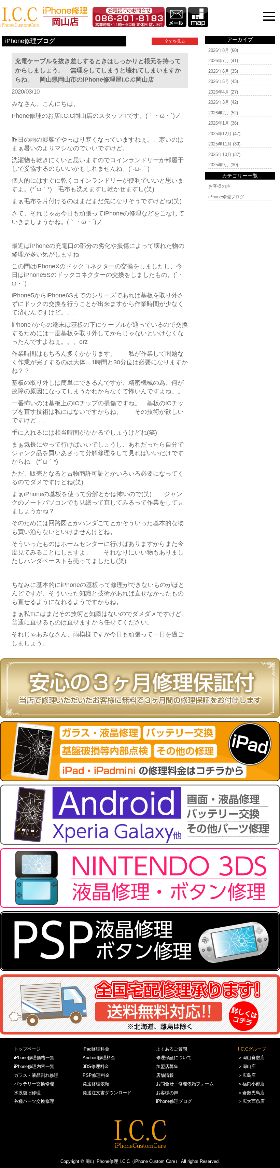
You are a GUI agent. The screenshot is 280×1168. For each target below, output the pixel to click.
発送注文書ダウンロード (107, 1092)
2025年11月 (220, 143)
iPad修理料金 (96, 1049)
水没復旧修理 (27, 1092)
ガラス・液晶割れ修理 (36, 1075)
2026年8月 (218, 50)
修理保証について (174, 1057)
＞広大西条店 (251, 1101)
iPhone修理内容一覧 (34, 1066)
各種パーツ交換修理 (34, 1101)
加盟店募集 (167, 1066)
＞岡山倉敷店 (251, 1057)
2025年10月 (220, 154)
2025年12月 (220, 133)
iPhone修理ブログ (226, 196)
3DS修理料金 (96, 1066)
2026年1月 (218, 123)
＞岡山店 (247, 1066)
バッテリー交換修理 (34, 1083)
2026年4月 (218, 92)
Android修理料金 (99, 1057)
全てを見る (175, 41)
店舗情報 (165, 1075)
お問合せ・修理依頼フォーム (185, 1083)
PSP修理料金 (96, 1075)
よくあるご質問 (171, 1049)
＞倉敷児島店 (251, 1092)
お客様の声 (219, 186)
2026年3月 (218, 102)
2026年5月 (218, 81)
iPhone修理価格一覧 (34, 1057)
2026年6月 (218, 71)
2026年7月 (218, 60)
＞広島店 (247, 1075)
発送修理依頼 (96, 1083)
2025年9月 (218, 164)
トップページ (27, 1049)
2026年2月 (218, 112)
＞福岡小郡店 (251, 1083)
